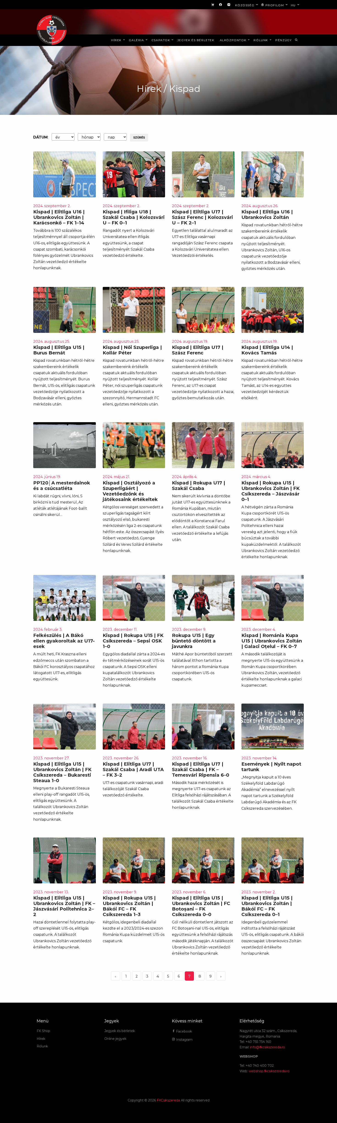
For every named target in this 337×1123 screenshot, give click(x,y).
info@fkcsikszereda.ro (267, 1047)
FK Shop (43, 1031)
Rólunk (261, 40)
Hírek (117, 40)
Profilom (274, 5)
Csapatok (161, 40)
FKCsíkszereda (168, 1100)
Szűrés (139, 137)
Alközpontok (233, 40)
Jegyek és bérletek (195, 40)
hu (294, 5)
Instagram (184, 1040)
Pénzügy (283, 40)
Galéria (137, 40)
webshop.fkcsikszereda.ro (269, 1071)
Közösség (245, 5)
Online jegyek (115, 1039)
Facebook (183, 1031)
